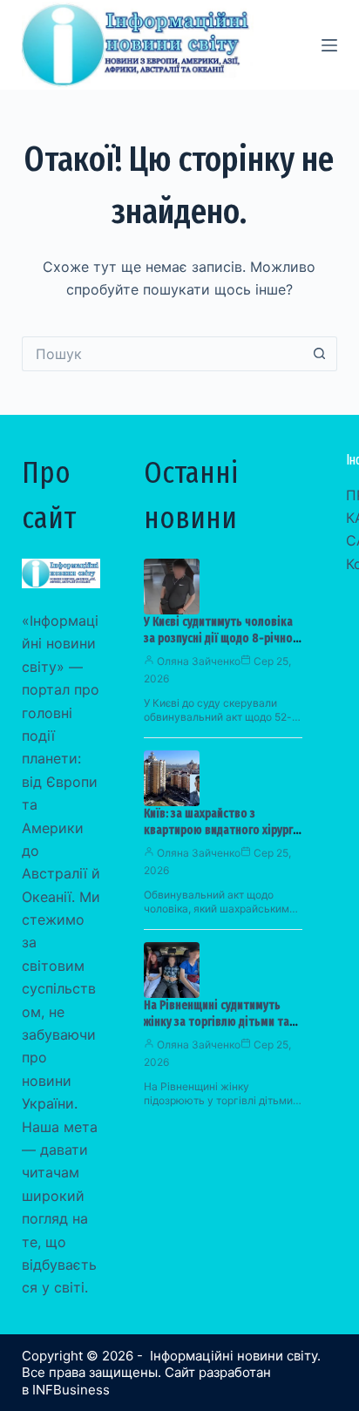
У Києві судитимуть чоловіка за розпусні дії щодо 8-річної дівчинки (220, 638)
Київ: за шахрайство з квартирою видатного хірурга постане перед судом (221, 830)
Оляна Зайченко (198, 661)
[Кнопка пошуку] (319, 353)
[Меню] (329, 45)
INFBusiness (71, 1389)
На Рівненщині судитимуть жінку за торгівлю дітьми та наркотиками (216, 1022)
